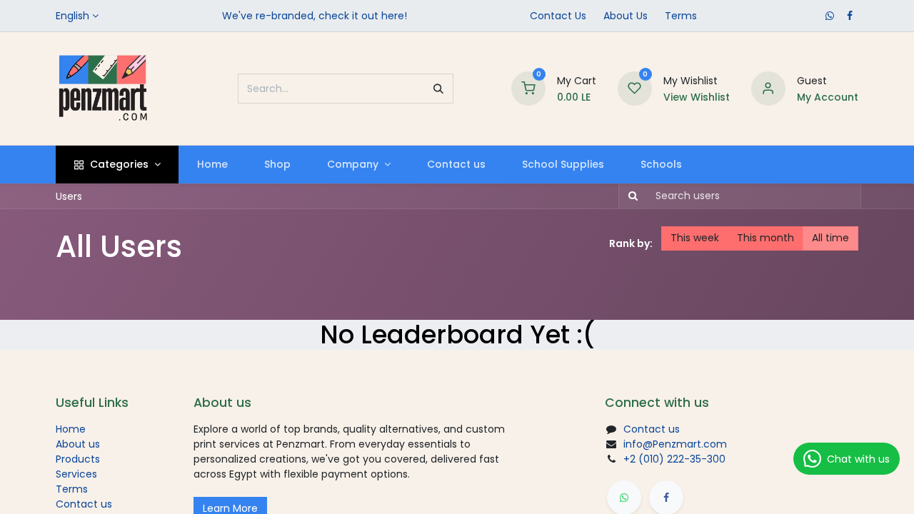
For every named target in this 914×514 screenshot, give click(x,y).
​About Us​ (625, 16)
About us (78, 444)
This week (695, 238)
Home (71, 429)
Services (76, 474)
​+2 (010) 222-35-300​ (674, 459)
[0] (528, 88)
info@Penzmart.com (675, 444)
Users (69, 196)
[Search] (438, 88)
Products (78, 459)
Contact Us (558, 16)
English (72, 16)
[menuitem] (212, 164)
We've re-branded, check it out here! (314, 16)
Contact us (84, 504)
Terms (681, 16)
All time (830, 238)
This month (765, 238)
